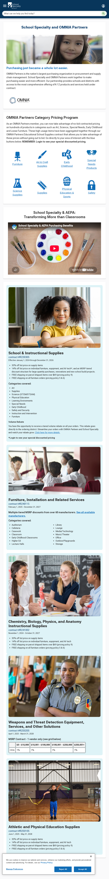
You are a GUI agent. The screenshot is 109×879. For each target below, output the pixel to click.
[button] (103, 6)
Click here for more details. (47, 432)
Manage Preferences (14, 869)
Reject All (63, 869)
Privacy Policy (47, 863)
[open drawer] (5, 6)
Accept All (82, 869)
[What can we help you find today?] (103, 13)
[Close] (91, 856)
